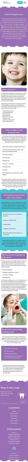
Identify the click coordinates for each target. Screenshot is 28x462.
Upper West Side (14, 420)
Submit (23, 402)
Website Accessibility (14, 455)
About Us (14, 432)
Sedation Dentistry (14, 443)
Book (20, 2)
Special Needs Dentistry (14, 441)
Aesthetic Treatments (14, 436)
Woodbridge (14, 418)
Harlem (14, 411)
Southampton (14, 423)
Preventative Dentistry (14, 434)
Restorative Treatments (14, 438)
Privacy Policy (14, 453)
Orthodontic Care (14, 439)
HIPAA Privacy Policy (14, 457)
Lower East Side (14, 413)
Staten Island (14, 416)
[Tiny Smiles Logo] (6, 2)
